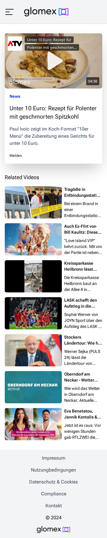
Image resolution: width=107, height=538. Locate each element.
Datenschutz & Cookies (53, 482)
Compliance (53, 494)
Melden (16, 156)
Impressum (53, 458)
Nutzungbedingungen (53, 470)
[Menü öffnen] (9, 12)
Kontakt (53, 505)
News (15, 96)
